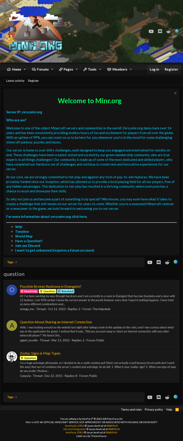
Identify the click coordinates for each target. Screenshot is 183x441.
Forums (43, 69)
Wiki (18, 227)
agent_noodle (28, 340)
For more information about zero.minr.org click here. (46, 216)
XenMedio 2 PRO (74, 425)
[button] (24, 69)
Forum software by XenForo (91, 418)
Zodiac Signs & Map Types (40, 353)
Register (33, 80)
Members (119, 69)
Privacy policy (154, 409)
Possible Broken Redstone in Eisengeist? (50, 286)
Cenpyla (25, 376)
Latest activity (15, 80)
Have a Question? (28, 241)
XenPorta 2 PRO (74, 432)
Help (169, 409)
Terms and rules (131, 409)
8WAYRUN (112, 425)
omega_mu (27, 309)
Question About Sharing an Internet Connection (56, 322)
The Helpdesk (101, 309)
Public (100, 340)
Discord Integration (74, 429)
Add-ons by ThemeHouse (92, 436)
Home (16, 69)
